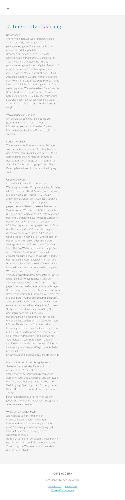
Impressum (71, 486)
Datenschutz (54, 486)
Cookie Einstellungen (62, 490)
